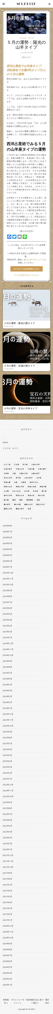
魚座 (29, 509)
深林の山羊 (8, 486)
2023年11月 (8, 720)
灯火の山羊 (16, 491)
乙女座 (16, 464)
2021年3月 (7, 908)
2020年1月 (7, 984)
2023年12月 (8, 714)
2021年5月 (7, 896)
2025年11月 (8, 578)
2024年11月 (8, 649)
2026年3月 (7, 555)
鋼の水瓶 (17, 504)
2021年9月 (7, 873)
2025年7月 (7, 602)
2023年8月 (7, 737)
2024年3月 (7, 696)
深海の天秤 (20, 486)
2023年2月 (7, 773)
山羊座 (38, 478)
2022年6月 (7, 820)
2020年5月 (7, 967)
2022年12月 (8, 784)
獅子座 (44, 491)
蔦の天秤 (41, 495)
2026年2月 (7, 561)
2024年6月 (7, 678)
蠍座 (21, 500)
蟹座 (14, 500)
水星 (15, 482)
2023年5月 (7, 755)
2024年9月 (7, 661)
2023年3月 (7, 767)
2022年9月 (7, 802)
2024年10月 (8, 655)
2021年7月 (7, 884)
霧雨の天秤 (8, 509)
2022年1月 (7, 849)
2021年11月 (8, 861)
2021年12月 (8, 855)
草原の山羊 (20, 495)
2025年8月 (7, 596)
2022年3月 (7, 837)
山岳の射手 (28, 478)
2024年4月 (7, 690)
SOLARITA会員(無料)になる (26, 269)
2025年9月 (7, 590)
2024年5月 (7, 684)
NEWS (5, 442)
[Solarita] (26, 4)
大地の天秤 (35, 464)
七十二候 (7, 464)
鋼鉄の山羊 (28, 504)
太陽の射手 (35, 473)
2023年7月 (7, 743)
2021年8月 (7, 878)
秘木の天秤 (8, 495)
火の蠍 (6, 491)
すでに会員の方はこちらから (26, 275)
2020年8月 (7, 949)
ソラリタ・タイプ (26, 38)
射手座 (18, 478)
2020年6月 (7, 961)
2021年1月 (7, 920)
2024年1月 (7, 708)
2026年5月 (7, 543)
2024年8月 (7, 667)
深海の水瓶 (32, 486)
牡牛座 (26, 491)
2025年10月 (8, 584)
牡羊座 (35, 491)
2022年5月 (7, 826)
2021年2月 (7, 914)
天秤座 (6, 473)
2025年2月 (7, 631)
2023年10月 (8, 725)
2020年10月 (8, 937)
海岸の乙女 (34, 482)
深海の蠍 (43, 486)
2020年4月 (7, 973)
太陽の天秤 (23, 473)
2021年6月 (7, 890)
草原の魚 (31, 495)
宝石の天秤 (8, 478)
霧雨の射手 (20, 509)
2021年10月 (8, 867)
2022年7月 (7, 814)
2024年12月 (8, 643)
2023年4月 (7, 761)
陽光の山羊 (26, 57)
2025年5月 (7, 614)
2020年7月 (7, 955)
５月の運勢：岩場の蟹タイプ (19, 365)
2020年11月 (8, 931)
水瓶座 (23, 482)
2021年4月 (7, 902)
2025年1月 (7, 637)
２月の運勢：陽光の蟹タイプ (19, 323)
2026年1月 (7, 567)
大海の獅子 (42, 469)
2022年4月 (7, 831)
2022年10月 (8, 796)
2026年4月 (7, 549)
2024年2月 (7, 702)
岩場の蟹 (7, 482)
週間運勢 (29, 500)
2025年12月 (8, 572)
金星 (38, 500)
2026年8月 (7, 525)
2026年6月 (7, 537)
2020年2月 (7, 979)
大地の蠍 (31, 469)
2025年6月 (7, 608)
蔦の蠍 (6, 500)
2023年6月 (7, 749)
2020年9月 (7, 943)
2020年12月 (8, 926)
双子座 (25, 464)
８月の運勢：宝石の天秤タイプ (20, 408)
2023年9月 (7, 731)
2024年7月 (7, 672)
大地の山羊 (20, 469)
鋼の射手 (7, 504)
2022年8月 (7, 808)
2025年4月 (7, 620)
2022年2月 (7, 843)
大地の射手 (8, 469)
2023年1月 (7, 778)
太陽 (14, 473)
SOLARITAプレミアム (35, 259)
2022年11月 (8, 790)
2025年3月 (7, 625)
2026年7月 (7, 531)
